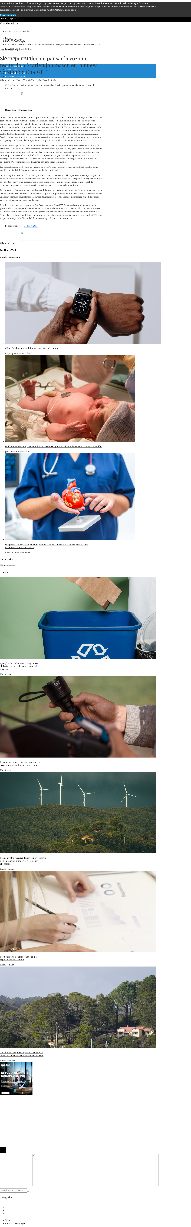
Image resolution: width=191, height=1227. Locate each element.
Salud (8, 1220)
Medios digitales (31, 225)
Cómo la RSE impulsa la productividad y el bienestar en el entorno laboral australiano (22, 1054)
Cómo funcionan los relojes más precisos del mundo (31, 348)
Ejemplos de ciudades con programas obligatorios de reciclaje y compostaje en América (20, 666)
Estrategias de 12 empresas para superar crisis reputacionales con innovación (20, 763)
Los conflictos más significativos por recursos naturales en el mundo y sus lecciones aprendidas (23, 860)
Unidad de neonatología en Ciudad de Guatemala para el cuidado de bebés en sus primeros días (53, 446)
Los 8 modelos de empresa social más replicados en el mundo (19, 958)
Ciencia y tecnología (9, 50)
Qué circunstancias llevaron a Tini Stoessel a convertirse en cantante (38, 1110)
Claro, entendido (8, 15)
